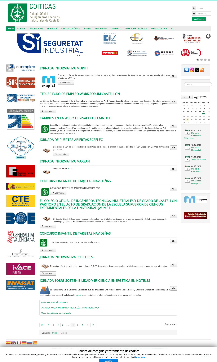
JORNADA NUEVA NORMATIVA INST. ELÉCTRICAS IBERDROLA (70, 307)
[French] (19, 343)
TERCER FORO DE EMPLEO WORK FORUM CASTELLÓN (80, 93)
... (68, 324)
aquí (70, 168)
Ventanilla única (70, 28)
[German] (24, 343)
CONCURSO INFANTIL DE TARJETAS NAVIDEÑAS (75, 181)
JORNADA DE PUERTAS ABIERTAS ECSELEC (71, 139)
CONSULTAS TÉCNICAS (136, 28)
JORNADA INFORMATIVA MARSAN (65, 161)
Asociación (101, 28)
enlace (78, 295)
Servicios (52, 28)
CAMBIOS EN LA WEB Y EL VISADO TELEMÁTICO (75, 118)
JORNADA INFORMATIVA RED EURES (66, 257)
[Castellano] (8, 343)
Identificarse (199, 19)
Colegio (21, 28)
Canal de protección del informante (56, 312)
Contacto (116, 28)
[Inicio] (42, 325)
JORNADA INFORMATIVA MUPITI (64, 68)
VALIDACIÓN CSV (159, 28)
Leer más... (67, 82)
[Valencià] (34, 343)
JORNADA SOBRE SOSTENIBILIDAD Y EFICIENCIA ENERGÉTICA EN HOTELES (95, 280)
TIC (172, 28)
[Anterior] (48, 325)
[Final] (93, 325)
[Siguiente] (88, 325)
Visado (87, 28)
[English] (13, 343)
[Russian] (29, 343)
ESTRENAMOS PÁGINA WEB (54, 302)
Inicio (11, 28)
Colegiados (36, 28)
